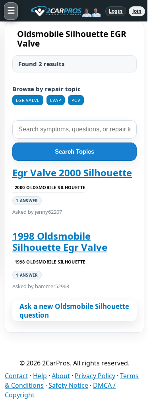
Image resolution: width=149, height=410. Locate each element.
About (61, 375)
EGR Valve (28, 100)
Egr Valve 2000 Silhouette (72, 172)
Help (40, 375)
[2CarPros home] (61, 11)
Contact (16, 375)
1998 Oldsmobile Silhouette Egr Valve (59, 241)
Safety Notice (68, 385)
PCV (76, 100)
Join (136, 11)
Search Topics (74, 151)
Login (116, 11)
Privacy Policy (95, 375)
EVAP (55, 100)
